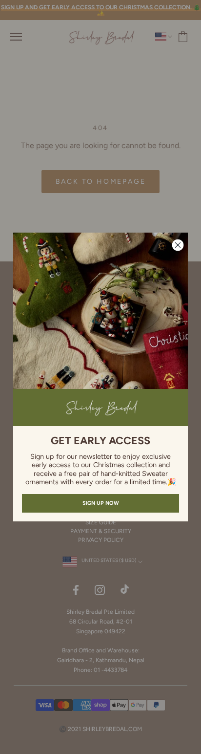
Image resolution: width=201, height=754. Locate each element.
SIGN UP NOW (100, 503)
